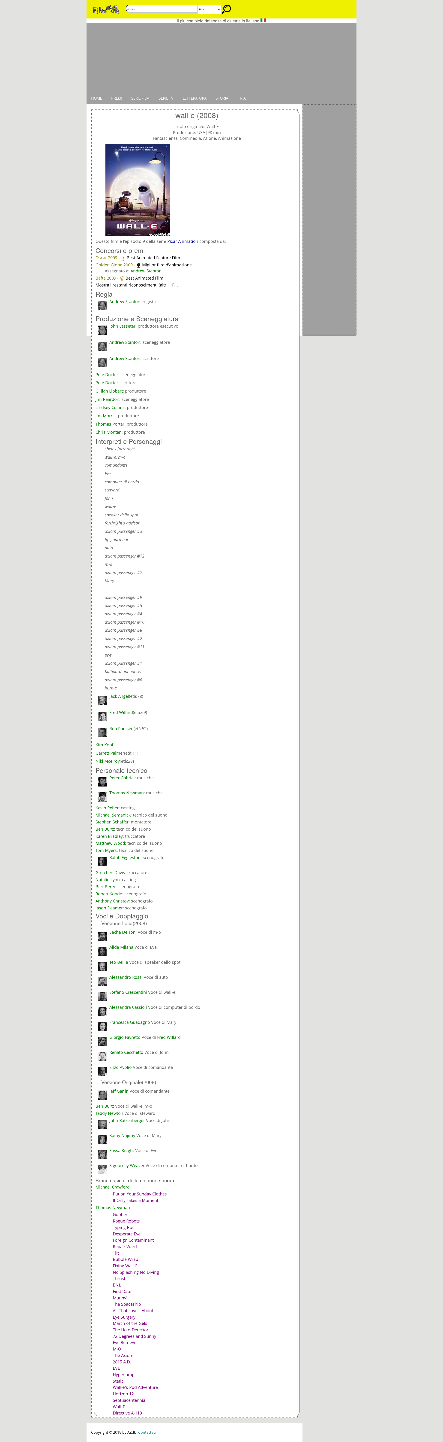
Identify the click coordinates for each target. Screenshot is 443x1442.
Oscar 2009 (107, 257)
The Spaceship (127, 1304)
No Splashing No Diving (136, 1272)
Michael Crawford (113, 1187)
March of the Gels (130, 1323)
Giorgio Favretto (125, 1037)
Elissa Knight (121, 1150)
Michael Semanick (113, 815)
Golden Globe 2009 (115, 265)
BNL (117, 1285)
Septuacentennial (130, 1400)
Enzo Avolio (120, 1067)
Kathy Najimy (122, 1135)
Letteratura (195, 98)
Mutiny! (120, 1298)
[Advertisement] (221, 57)
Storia (222, 98)
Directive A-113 (127, 1413)
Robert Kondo (109, 893)
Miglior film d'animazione (167, 265)
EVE (116, 1368)
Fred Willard (169, 1037)
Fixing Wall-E (125, 1265)
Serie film (140, 98)
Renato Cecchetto (126, 1052)
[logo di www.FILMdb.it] (106, 8)
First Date (122, 1291)
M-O (117, 1349)
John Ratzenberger (127, 1120)
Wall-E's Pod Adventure (135, 1387)
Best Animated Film (144, 278)
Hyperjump (124, 1374)
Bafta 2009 (106, 278)
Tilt (116, 1253)
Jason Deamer (109, 908)
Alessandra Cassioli (128, 1007)
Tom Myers (106, 850)
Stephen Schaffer (112, 822)
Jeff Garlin (119, 1091)
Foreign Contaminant (133, 1240)
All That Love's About (133, 1310)
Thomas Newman (126, 793)
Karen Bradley (109, 836)
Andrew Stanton (146, 271)
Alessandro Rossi (126, 977)
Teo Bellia (118, 962)
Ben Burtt (105, 829)
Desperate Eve (127, 1234)
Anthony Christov (112, 901)
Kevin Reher (107, 808)
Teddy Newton (109, 1113)
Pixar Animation (182, 241)
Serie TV (166, 98)
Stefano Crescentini (128, 992)
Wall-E (119, 1406)
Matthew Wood (110, 843)
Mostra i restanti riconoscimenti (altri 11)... (137, 285)
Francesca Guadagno (129, 1022)
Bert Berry (105, 886)
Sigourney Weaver (126, 1165)
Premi (116, 98)
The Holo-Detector (130, 1329)
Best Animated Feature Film (153, 257)
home (96, 98)
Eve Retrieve (124, 1342)
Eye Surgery (124, 1317)
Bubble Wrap (125, 1259)
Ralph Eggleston (125, 857)
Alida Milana (121, 947)
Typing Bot (123, 1227)
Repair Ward (125, 1246)
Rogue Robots (126, 1221)
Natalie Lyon (108, 879)
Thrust (119, 1278)
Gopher (120, 1214)
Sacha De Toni (123, 932)
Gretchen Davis (110, 872)
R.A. (243, 98)
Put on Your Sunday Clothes (140, 1194)
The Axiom (123, 1355)
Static (118, 1381)
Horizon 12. (124, 1393)
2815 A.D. (122, 1362)
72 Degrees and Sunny (134, 1336)
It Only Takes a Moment (135, 1200)
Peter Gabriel (122, 777)
